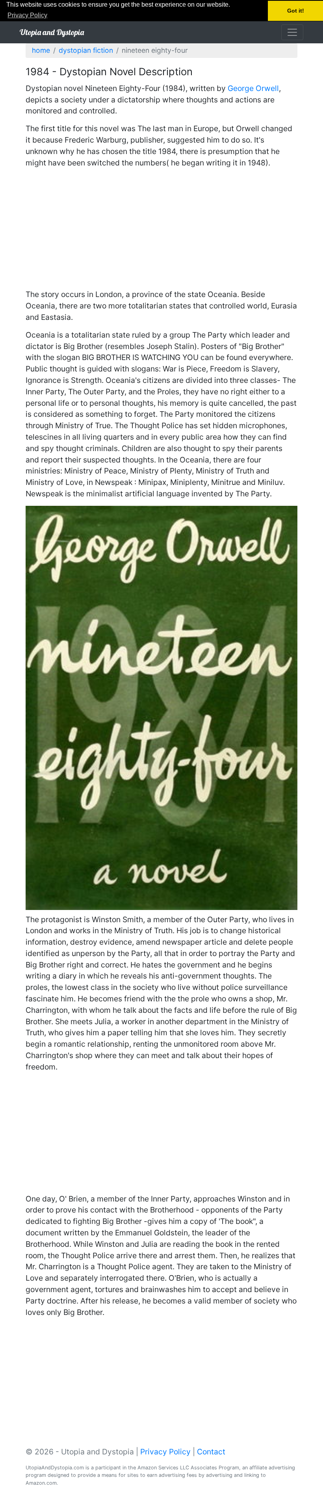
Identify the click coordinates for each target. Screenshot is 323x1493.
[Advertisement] (161, 230)
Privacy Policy (165, 1451)
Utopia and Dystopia (52, 32)
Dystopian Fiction (86, 50)
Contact (211, 1451)
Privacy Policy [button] (27, 15)
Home (41, 50)
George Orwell (253, 88)
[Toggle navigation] (292, 32)
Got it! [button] (295, 10)
